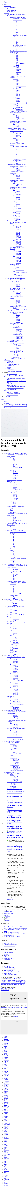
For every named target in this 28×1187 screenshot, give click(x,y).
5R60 (17, 126)
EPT (14, 177)
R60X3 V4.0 (19, 110)
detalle (12, 899)
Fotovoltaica (10, 361)
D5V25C (18, 285)
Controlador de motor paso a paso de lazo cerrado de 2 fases (18, 130)
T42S (17, 139)
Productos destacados (12, 341)
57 (16, 28)
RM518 (18, 322)
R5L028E (18, 251)
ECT (14, 201)
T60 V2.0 (18, 133)
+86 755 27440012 (8, 912)
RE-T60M (18, 219)
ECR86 (18, 199)
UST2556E (16, 355)
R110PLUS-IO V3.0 (21, 86)
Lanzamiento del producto (13, 393)
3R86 (17, 117)
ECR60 (18, 198)
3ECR (14, 212)
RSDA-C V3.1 (20, 270)
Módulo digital (16, 327)
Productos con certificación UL (17, 351)
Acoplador (15, 324)
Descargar (6, 376)
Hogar (5, 4)
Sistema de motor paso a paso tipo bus (16, 164)
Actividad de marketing (12, 395)
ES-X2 (14, 192)
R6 (14, 240)
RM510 (18, 320)
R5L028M (18, 236)
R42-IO (18, 80)
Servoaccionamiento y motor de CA (12, 932)
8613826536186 (5, 990)
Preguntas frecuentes (12, 374)
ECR (14, 195)
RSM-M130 (19, 277)
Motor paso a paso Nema (7, 984)
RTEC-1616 (19, 333)
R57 (17, 56)
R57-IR (18, 91)
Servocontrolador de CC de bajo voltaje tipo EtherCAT (18, 289)
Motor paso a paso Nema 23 (18, 983)
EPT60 (18, 178)
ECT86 (18, 205)
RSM (14, 274)
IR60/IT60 (18, 348)
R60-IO (18, 83)
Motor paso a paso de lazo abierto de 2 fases (19, 19)
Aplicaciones (7, 360)
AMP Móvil (17, 978)
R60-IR (18, 93)
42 (16, 27)
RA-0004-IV (19, 336)
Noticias (6, 390)
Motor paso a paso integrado (17, 343)
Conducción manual (9, 967)
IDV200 (18, 301)
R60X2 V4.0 (19, 107)
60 (16, 30)
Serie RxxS (16, 66)
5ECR (14, 215)
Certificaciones (7, 966)
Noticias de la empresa (12, 392)
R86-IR (18, 96)
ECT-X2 (15, 209)
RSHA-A (18, 267)
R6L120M (18, 244)
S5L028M (18, 226)
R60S (17, 73)
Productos (6, 13)
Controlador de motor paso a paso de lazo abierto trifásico (18, 112)
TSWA (14, 308)
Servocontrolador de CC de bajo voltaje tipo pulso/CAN (18, 280)
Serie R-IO (15, 79)
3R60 (17, 115)
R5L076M (18, 239)
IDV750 (18, 303)
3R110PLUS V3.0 (20, 118)
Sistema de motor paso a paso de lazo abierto (15, 453)
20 (16, 21)
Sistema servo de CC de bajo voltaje (16, 278)
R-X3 (14, 108)
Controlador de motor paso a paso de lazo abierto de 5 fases (18, 121)
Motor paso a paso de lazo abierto (18, 17)
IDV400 (18, 302)
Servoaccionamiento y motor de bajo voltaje (14, 933)
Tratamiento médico (12, 369)
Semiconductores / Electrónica (14, 371)
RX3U (18, 315)
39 (16, 25)
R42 (17, 55)
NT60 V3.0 (19, 184)
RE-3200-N (19, 331)
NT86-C (18, 170)
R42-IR (18, 90)
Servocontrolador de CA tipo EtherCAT (16, 680)
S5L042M (18, 228)
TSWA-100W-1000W (21, 309)
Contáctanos (7, 396)
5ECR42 (18, 216)
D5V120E (18, 292)
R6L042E (18, 258)
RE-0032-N (19, 329)
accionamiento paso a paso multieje (18, 103)
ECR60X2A (19, 208)
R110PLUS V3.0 (20, 63)
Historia (9, 8)
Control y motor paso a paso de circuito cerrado (15, 404)
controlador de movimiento (16, 340)
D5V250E (18, 294)
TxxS (14, 138)
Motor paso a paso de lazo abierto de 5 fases (19, 46)
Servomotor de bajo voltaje (10, 974)
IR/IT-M (15, 344)
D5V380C (18, 287)
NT (14, 183)
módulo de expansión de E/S (17, 323)
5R (14, 124)
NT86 (17, 185)
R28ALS (18, 69)
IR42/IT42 (18, 346)
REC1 (17, 326)
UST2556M (16, 357)
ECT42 (18, 202)
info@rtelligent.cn (8, 913)
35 (16, 24)
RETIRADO (16, 218)
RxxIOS (15, 97)
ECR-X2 (15, 206)
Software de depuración (9, 969)
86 (16, 31)
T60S (17, 140)
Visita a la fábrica (11, 11)
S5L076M (18, 229)
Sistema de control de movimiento (15, 310)
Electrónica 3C (10, 365)
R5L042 (18, 233)
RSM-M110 (19, 275)
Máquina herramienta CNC (13, 364)
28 (16, 22)
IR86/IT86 (18, 350)
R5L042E (18, 253)
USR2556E (16, 354)
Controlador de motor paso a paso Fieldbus (11, 980)
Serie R (15, 53)
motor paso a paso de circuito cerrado (16, 128)
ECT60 (18, 204)
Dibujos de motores (8, 970)
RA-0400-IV (19, 338)
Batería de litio (10, 362)
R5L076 (18, 235)
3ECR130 (18, 213)
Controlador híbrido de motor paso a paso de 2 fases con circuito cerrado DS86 (15, 848)
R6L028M (18, 242)
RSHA (14, 265)
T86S (17, 142)
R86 (17, 62)
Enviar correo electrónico (7, 988)
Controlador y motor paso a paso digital (13, 926)
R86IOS (18, 101)
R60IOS (18, 100)
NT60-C (18, 169)
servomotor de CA (14, 264)
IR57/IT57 (18, 347)
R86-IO (18, 84)
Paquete (9, 367)
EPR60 (18, 176)
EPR (14, 174)
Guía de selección (8, 973)
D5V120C (18, 284)
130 (17, 34)
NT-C (14, 167)
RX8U (18, 316)
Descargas (6, 955)
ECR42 (18, 197)
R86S (17, 74)
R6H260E (18, 263)
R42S (17, 70)
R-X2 (14, 104)
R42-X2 (18, 105)
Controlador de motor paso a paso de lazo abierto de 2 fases (18, 51)
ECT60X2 (18, 211)
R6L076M (18, 243)
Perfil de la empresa (11, 7)
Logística (9, 368)
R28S (17, 67)
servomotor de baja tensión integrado (16, 728)
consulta (9, 899)
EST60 (18, 191)
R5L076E (18, 254)
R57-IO (18, 81)
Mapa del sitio (9, 978)
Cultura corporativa (11, 10)
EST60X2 (18, 194)
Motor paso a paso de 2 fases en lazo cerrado (20, 147)
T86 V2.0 (18, 136)
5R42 (17, 125)
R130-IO (18, 87)
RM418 (18, 319)
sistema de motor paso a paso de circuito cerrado (15, 564)
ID (13, 299)
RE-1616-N (19, 330)
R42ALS (18, 72)
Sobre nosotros (7, 6)
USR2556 (15, 353)
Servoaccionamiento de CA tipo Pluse (16, 657)
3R (14, 114)
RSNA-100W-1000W (21, 272)
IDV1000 (18, 305)
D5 (14, 282)
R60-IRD (18, 94)
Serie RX (15, 313)
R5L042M (18, 237)
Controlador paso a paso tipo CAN (18, 166)
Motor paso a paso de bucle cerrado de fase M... (15, 836)
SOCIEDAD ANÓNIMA (16, 312)
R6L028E (18, 257)
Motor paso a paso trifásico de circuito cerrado (19, 159)
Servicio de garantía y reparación (15, 375)
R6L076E (18, 260)
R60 (17, 58)
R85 (17, 59)
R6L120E (18, 261)
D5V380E (18, 295)
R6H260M (19, 246)
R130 (17, 65)
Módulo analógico (17, 334)
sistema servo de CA (12, 221)
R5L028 (18, 232)
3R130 (18, 119)
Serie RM (15, 317)
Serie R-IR (15, 88)
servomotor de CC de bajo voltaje (18, 306)
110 (17, 32)
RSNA (14, 271)
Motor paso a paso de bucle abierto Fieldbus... (14, 816)
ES (14, 190)
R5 (14, 230)
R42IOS (18, 98)
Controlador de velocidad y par (17, 358)
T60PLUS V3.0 (20, 135)
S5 (13, 225)
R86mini (18, 60)
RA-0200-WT (19, 337)
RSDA (14, 268)
